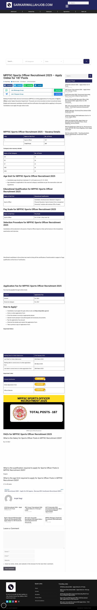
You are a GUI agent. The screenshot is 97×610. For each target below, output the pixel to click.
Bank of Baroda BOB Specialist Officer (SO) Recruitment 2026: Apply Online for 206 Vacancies (13, 519)
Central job (49, 11)
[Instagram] (19, 601)
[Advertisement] (45, 24)
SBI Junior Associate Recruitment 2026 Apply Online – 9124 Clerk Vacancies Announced (34, 520)
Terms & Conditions (39, 600)
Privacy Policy (38, 597)
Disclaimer (37, 594)
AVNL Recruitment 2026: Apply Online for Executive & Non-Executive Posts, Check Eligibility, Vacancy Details (76, 122)
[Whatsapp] (10, 601)
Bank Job (84, 11)
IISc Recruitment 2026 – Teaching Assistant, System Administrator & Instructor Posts (77, 133)
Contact (37, 591)
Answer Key (31, 11)
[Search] (90, 76)
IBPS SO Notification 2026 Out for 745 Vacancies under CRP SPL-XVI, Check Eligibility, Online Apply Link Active (78, 128)
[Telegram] (7, 601)
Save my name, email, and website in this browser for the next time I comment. (29, 564)
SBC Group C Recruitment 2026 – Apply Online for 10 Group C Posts (33, 509)
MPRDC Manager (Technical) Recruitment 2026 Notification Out (53, 519)
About (36, 588)
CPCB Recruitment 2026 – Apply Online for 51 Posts (13, 508)
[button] (8, 85)
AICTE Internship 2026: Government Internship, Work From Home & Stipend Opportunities (53, 509)
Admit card (13, 11)
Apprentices (66, 11)
